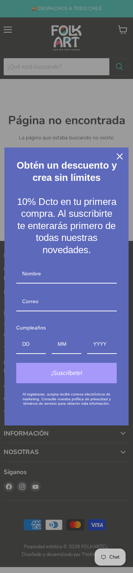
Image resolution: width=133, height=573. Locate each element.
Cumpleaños (31, 328)
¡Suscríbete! (66, 373)
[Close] (120, 156)
